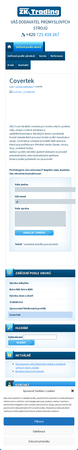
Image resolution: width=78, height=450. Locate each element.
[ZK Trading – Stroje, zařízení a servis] (39, 11)
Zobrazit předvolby (39, 441)
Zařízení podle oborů (24, 86)
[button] (72, 391)
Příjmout (39, 421)
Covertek (14, 314)
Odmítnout (39, 431)
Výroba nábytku (18, 283)
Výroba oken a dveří (21, 295)
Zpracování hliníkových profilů (27, 308)
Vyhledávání (15, 337)
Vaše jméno (21, 184)
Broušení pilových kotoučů (29, 371)
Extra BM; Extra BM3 (21, 289)
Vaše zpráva (22, 208)
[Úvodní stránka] (9, 47)
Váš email (20, 196)
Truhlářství (16, 302)
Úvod (11, 86)
